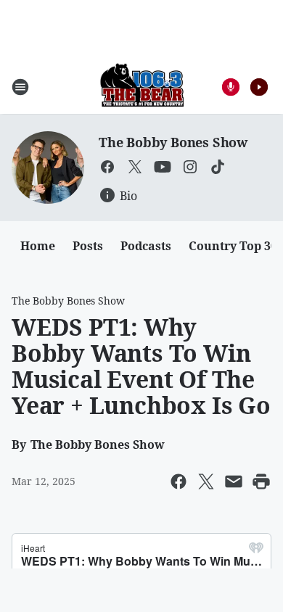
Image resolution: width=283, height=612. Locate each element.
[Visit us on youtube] (162, 166)
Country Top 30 (233, 246)
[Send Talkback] (230, 87)
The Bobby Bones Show (173, 142)
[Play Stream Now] (259, 87)
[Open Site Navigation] (20, 87)
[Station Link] (142, 86)
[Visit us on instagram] (190, 166)
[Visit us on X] (135, 166)
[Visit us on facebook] (107, 166)
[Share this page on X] (206, 481)
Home (37, 246)
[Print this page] (261, 481)
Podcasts (145, 246)
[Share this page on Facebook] (178, 481)
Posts (88, 246)
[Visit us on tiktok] (217, 166)
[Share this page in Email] (233, 481)
